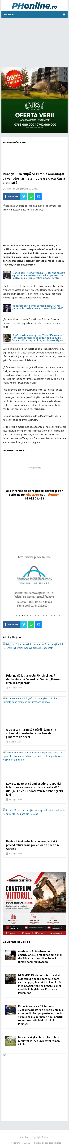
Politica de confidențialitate (47, 1142)
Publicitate (15, 1142)
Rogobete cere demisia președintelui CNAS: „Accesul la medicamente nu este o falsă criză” (37, 307)
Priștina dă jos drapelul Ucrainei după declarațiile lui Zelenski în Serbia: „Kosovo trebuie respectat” (33, 679)
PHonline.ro (25, 1137)
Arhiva (27, 1142)
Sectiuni (9, 14)
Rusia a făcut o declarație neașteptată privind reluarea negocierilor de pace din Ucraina (32, 845)
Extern (8, 188)
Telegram (53, 494)
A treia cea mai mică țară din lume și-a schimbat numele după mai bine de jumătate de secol (31, 733)
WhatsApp (32, 494)
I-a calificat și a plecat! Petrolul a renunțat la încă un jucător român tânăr (39, 1040)
